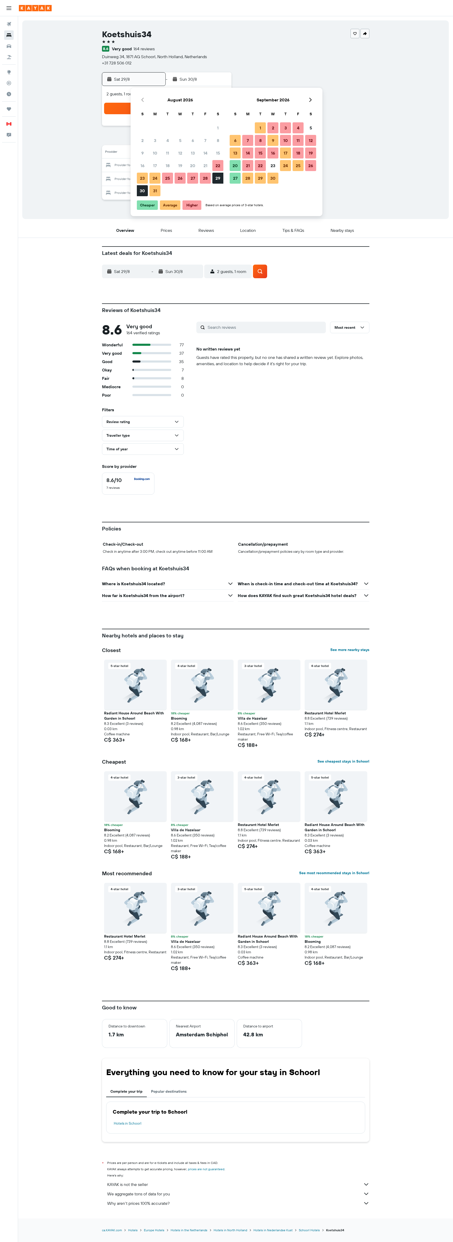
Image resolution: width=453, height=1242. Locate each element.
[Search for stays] (9, 35)
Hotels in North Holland (230, 1230)
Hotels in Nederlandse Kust (273, 1230)
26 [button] (180, 178)
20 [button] (192, 165)
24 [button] (155, 178)
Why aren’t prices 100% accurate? (138, 1203)
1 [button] (218, 127)
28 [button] (205, 178)
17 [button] (155, 165)
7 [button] (205, 140)
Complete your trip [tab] (126, 1091)
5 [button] (180, 140)
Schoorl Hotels (309, 1230)
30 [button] (142, 190)
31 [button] (155, 190)
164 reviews (144, 48)
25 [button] (167, 178)
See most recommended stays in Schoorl (334, 873)
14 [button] (205, 153)
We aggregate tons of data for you (138, 1193)
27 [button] (193, 178)
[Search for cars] (9, 46)
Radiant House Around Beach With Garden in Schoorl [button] (134, 716)
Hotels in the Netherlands (189, 1230)
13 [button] (193, 153)
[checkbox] (128, 484)
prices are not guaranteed (206, 1169)
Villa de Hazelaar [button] (252, 718)
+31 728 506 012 (117, 62)
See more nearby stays (349, 649)
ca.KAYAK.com (112, 1230)
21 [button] (205, 165)
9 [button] (142, 153)
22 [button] (217, 165)
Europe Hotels (154, 1230)
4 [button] (167, 140)
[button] (9, 8)
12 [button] (180, 153)
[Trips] (9, 109)
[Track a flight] (9, 83)
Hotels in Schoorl (127, 1123)
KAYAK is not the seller (127, 1184)
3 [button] (155, 140)
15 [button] (218, 153)
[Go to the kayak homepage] (35, 8)
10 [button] (155, 153)
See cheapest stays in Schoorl (343, 761)
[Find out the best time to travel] (9, 94)
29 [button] (217, 178)
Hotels (133, 1230)
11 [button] (167, 153)
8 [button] (218, 140)
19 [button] (180, 165)
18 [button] (168, 165)
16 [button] (142, 165)
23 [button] (142, 178)
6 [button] (193, 140)
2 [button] (142, 140)
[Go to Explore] (9, 72)
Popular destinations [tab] (169, 1091)
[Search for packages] (9, 57)
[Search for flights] (9, 24)
